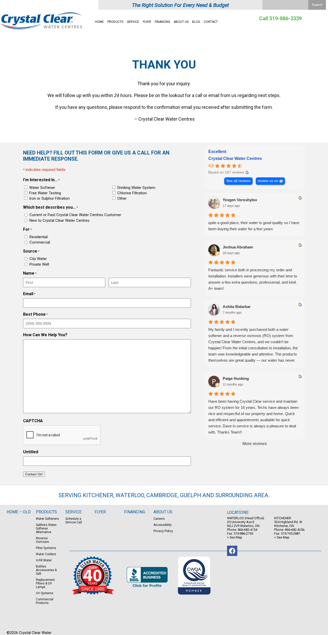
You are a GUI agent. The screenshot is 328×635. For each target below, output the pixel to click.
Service (133, 22)
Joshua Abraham (238, 247)
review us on (268, 181)
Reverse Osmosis (42, 540)
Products (115, 22)
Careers (159, 519)
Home (99, 22)
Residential (38, 237)
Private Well (39, 264)
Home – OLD (19, 511)
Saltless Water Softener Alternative (46, 528)
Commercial (39, 242)
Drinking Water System (136, 187)
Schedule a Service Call (73, 520)
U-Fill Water (44, 560)
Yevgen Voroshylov (240, 200)
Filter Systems (46, 548)
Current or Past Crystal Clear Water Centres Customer (75, 215)
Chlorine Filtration (132, 193)
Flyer (147, 22)
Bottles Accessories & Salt (46, 570)
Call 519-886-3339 (280, 18)
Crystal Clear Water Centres (235, 158)
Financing (162, 22)
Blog (196, 22)
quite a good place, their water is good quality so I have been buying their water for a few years (253, 225)
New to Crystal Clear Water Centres (59, 220)
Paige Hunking (236, 378)
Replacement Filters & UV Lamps (45, 583)
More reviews (254, 443)
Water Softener (42, 187)
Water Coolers (46, 554)
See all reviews (238, 181)
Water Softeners (47, 519)
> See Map (234, 537)
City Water (38, 258)
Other (122, 198)
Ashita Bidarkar (237, 306)
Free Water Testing (45, 193)
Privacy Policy (163, 531)
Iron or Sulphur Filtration (49, 198)
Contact (211, 22)
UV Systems (44, 593)
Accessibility (162, 525)
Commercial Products (44, 601)
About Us (181, 22)
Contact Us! (34, 474)
